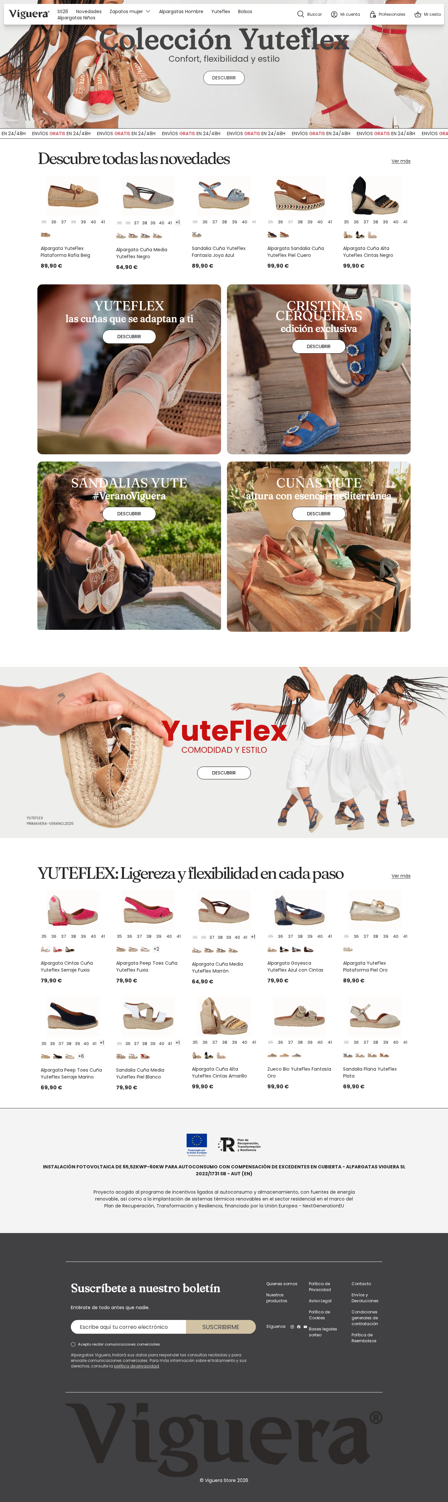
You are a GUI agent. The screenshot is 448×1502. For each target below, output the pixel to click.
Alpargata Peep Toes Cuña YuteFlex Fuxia (146, 966)
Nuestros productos (276, 1298)
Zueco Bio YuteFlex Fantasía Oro (299, 1072)
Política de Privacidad (320, 1286)
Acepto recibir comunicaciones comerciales (119, 1344)
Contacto (361, 1283)
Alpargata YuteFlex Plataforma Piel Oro (365, 966)
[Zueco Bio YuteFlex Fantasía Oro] (299, 1016)
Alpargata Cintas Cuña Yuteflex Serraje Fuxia (67, 966)
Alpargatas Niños (76, 18)
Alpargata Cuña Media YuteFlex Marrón (217, 967)
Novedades (89, 11)
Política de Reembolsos (364, 1338)
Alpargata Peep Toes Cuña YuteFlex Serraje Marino (71, 1073)
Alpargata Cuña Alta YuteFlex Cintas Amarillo (219, 1072)
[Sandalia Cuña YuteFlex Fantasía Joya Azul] (224, 195)
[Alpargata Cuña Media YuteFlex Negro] (148, 195)
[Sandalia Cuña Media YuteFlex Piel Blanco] (148, 1016)
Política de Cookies (319, 1315)
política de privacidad (136, 1366)
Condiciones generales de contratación (365, 1318)
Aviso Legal (320, 1301)
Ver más (401, 161)
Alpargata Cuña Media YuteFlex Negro (141, 253)
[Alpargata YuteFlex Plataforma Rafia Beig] (72, 195)
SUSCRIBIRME (220, 1327)
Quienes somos (281, 1283)
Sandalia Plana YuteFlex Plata (370, 1072)
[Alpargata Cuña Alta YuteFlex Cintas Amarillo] (224, 1016)
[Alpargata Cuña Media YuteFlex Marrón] (224, 910)
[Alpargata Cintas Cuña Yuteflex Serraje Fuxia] (72, 910)
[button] (427, 14)
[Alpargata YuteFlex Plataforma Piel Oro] (375, 910)
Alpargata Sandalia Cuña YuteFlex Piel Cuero (295, 251)
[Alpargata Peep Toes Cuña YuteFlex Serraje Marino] (72, 1016)
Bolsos (245, 11)
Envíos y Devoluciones (365, 1298)
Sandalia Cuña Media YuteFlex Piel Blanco (140, 1073)
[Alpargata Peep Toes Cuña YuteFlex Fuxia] (148, 910)
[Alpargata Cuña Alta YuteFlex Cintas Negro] (375, 195)
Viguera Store (221, 1480)
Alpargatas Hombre (181, 11)
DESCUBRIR (224, 77)
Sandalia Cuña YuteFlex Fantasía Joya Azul (219, 251)
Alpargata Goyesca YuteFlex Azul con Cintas (295, 966)
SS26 (62, 11)
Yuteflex (220, 11)
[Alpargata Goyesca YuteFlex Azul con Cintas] (299, 910)
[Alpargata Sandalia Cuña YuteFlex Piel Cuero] (299, 195)
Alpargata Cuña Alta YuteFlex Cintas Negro (368, 251)
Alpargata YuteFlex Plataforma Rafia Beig (65, 251)
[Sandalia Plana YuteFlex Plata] (375, 1016)
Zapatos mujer (126, 11)
